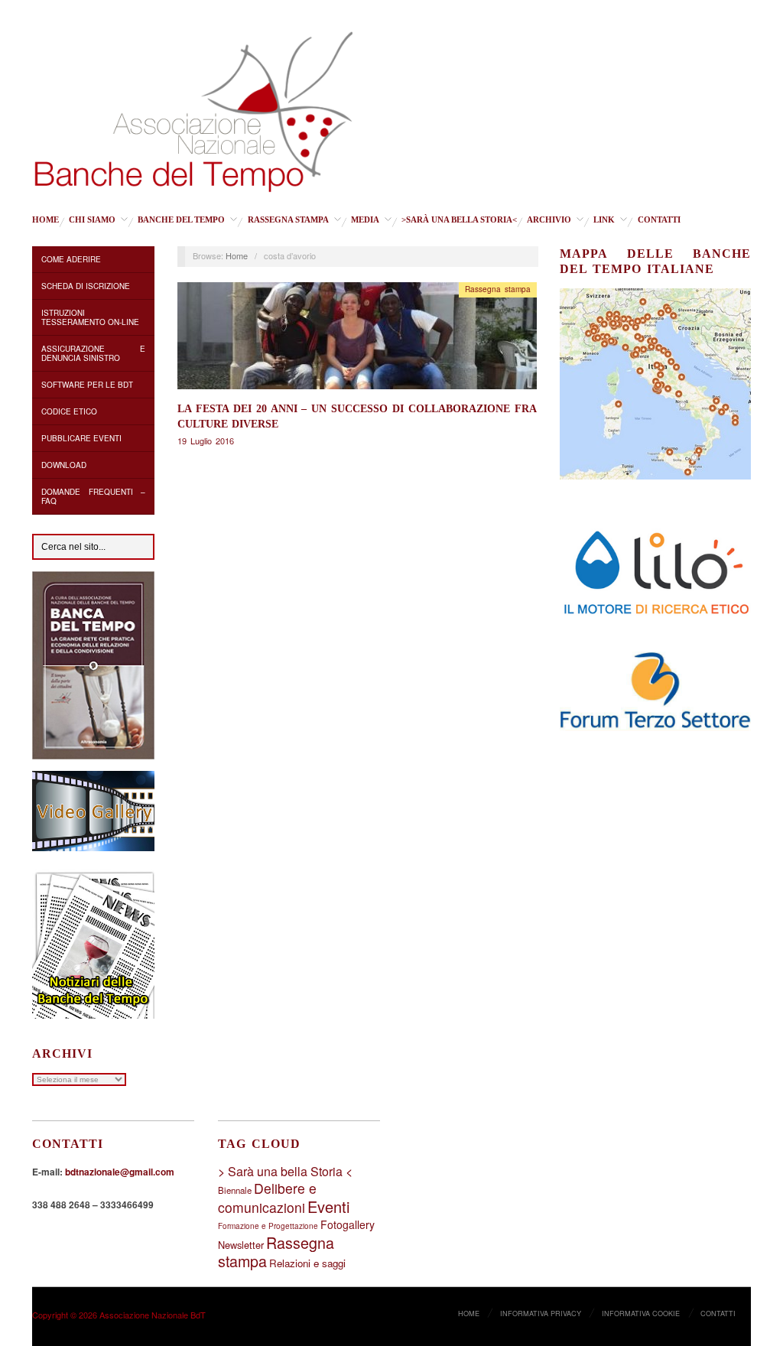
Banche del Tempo (181, 220)
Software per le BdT (87, 384)
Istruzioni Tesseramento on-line (90, 317)
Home (45, 220)
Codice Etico (69, 411)
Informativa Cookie (641, 1313)
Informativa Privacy (540, 1313)
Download (63, 465)
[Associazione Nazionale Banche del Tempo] (194, 108)
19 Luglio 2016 (205, 440)
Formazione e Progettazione (268, 1226)
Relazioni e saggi (307, 1263)
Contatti (659, 220)
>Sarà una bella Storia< (459, 220)
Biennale (235, 1190)
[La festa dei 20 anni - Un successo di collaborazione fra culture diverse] (357, 339)
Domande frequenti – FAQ (93, 496)
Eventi (328, 1206)
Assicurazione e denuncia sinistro (93, 353)
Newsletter (241, 1244)
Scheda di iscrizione (85, 286)
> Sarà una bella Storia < (285, 1171)
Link (604, 220)
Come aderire (71, 259)
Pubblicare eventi (81, 438)
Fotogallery (347, 1224)
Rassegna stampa (288, 220)
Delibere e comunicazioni (267, 1198)
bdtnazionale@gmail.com (119, 1172)
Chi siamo (92, 220)
